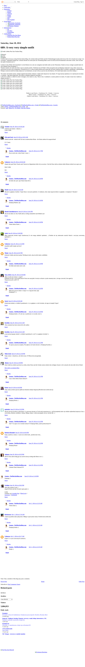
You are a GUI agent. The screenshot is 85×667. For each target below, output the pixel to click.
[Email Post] (26, 106)
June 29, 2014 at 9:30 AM (15, 301)
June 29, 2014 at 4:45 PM (15, 387)
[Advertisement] (30, 115)
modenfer (7, 409)
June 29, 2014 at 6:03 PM (22, 432)
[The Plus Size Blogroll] (7, 650)
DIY (8, 18)
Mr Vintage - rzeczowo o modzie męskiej (13, 634)
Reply (6, 132)
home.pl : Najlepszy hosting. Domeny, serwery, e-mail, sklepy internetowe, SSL (24, 618)
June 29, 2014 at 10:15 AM (17, 332)
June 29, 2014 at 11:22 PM (36, 421)
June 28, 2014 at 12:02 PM (15, 233)
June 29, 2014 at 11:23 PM (36, 465)
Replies (9, 148)
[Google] (48, 105)
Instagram (17, 24)
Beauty (9, 12)
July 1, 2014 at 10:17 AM (17, 536)
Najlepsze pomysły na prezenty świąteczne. (13, 620)
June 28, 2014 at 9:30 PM (18, 274)
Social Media (7, 21)
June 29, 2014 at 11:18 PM (36, 178)
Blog (5, 5)
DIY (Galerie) (11, 19)
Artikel (9, 16)
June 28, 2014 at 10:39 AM (17, 126)
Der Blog (9, 30)
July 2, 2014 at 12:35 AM (35, 547)
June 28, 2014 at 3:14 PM (17, 244)
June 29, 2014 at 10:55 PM (17, 454)
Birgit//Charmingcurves (11, 211)
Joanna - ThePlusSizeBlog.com (12, 106)
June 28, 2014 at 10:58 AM (18, 162)
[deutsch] (3, 54)
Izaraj (6, 301)
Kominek (5, 613)
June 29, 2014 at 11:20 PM (36, 288)
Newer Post (4, 581)
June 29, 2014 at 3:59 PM (16, 363)
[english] (3, 57)
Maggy (7, 253)
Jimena (7, 363)
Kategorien (7, 9)
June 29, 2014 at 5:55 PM (17, 409)
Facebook (17, 23)
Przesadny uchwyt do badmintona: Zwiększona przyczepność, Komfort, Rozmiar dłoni (24, 614)
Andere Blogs (7, 33)
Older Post (81, 581)
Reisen (9, 15)
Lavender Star (15, 493)
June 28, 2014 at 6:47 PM (15, 253)
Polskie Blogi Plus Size (13, 36)
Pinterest (16, 26)
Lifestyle (9, 13)
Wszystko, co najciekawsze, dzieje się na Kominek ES (16, 625)
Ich (8, 29)
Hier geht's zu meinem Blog (12, 368)
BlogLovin (23, 493)
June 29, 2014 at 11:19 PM (36, 263)
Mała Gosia (8, 353)
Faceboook (14, 495)
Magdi (6, 189)
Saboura (7, 454)
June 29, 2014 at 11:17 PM (36, 151)
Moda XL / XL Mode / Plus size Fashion (19, 108)
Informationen (7, 28)
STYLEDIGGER (7, 628)
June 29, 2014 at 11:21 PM (36, 342)
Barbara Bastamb (10, 432)
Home (42, 581)
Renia (6, 387)
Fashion (9, 10)
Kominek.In (5, 623)
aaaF (7, 108)
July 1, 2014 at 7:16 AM (18, 514)
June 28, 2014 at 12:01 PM (26, 211)
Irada (6, 233)
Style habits (5, 630)
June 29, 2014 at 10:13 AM (17, 322)
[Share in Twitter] (30, 105)
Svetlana (7, 485)
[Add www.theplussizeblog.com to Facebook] (11, 105)
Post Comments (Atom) (14, 584)
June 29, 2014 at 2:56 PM (18, 353)
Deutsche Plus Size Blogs (14, 35)
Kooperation (10, 32)
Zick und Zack (9, 137)
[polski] (3, 56)
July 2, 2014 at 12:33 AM (35, 503)
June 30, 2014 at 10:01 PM (17, 485)
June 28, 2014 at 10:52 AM (21, 137)
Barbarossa (8, 514)
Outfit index (7, 7)
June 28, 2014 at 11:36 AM (16, 189)
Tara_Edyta (8, 274)
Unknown (7, 162)
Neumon (7, 126)
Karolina (7, 322)
